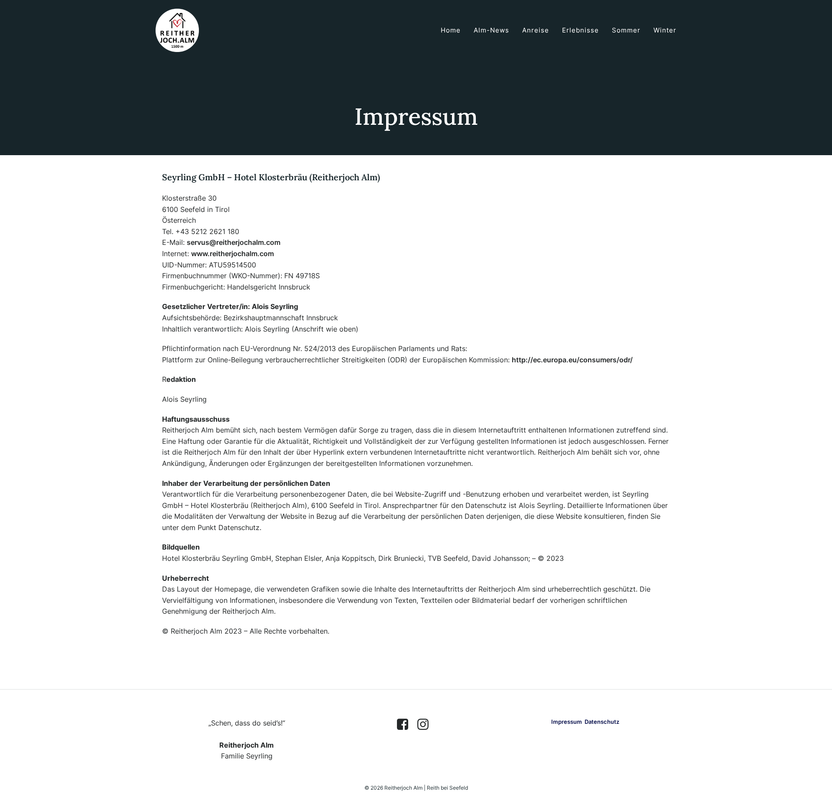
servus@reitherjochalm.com (233, 242)
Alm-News (491, 30)
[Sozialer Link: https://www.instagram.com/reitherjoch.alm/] (426, 725)
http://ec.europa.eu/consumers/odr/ (572, 359)
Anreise (535, 30)
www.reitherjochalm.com (232, 253)
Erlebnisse (580, 30)
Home (451, 30)
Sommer (626, 30)
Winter (664, 30)
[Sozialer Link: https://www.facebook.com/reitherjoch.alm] (406, 725)
